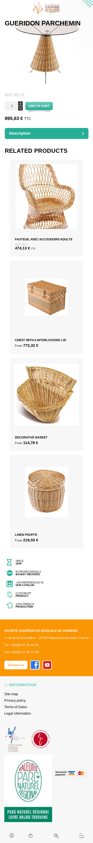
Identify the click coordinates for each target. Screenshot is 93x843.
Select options (46, 303)
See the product (46, 214)
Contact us (16, 665)
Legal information (17, 713)
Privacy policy (15, 700)
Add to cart (39, 106)
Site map (11, 694)
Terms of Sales (15, 707)
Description (19, 133)
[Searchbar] (56, 835)
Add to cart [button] (46, 204)
